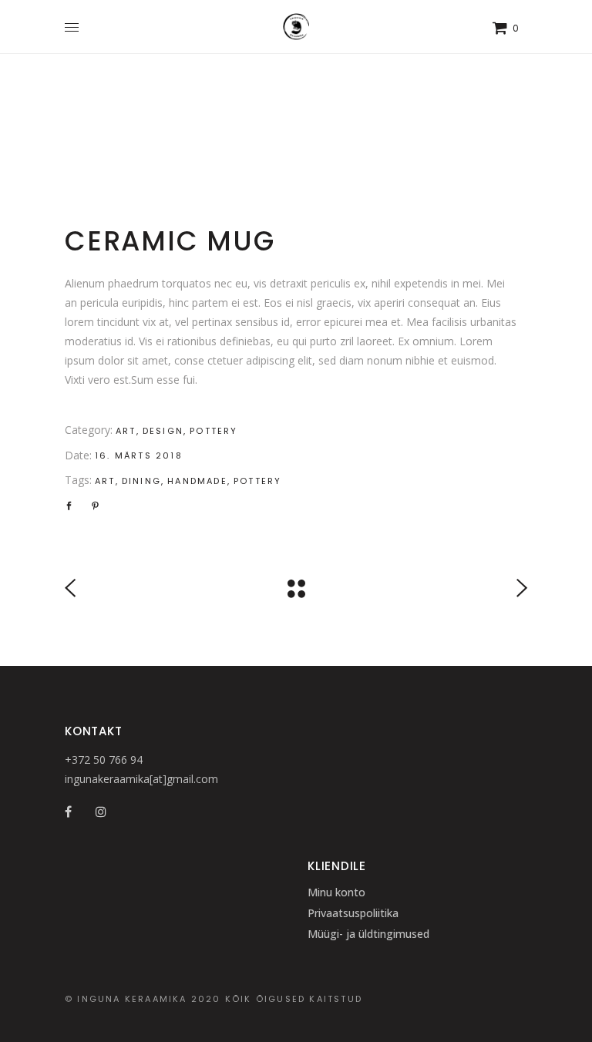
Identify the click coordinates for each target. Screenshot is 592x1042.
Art (126, 431)
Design (163, 431)
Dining (141, 481)
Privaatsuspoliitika (353, 913)
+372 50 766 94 (104, 759)
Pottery (213, 431)
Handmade (197, 481)
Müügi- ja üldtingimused (368, 933)
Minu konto (336, 892)
